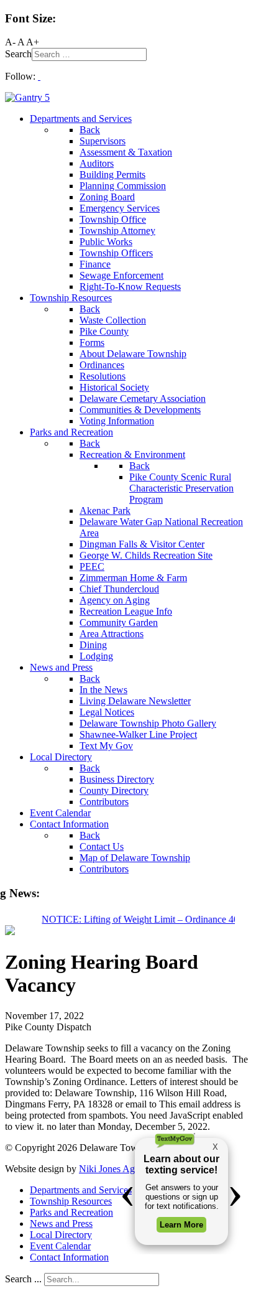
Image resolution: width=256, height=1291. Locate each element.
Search (18, 54)
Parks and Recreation (71, 1212)
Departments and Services (81, 1190)
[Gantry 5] (27, 97)
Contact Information (69, 1257)
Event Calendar (60, 1246)
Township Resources (71, 1201)
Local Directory (61, 1234)
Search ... (23, 1279)
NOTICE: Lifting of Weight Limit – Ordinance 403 (139, 919)
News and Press (61, 1223)
